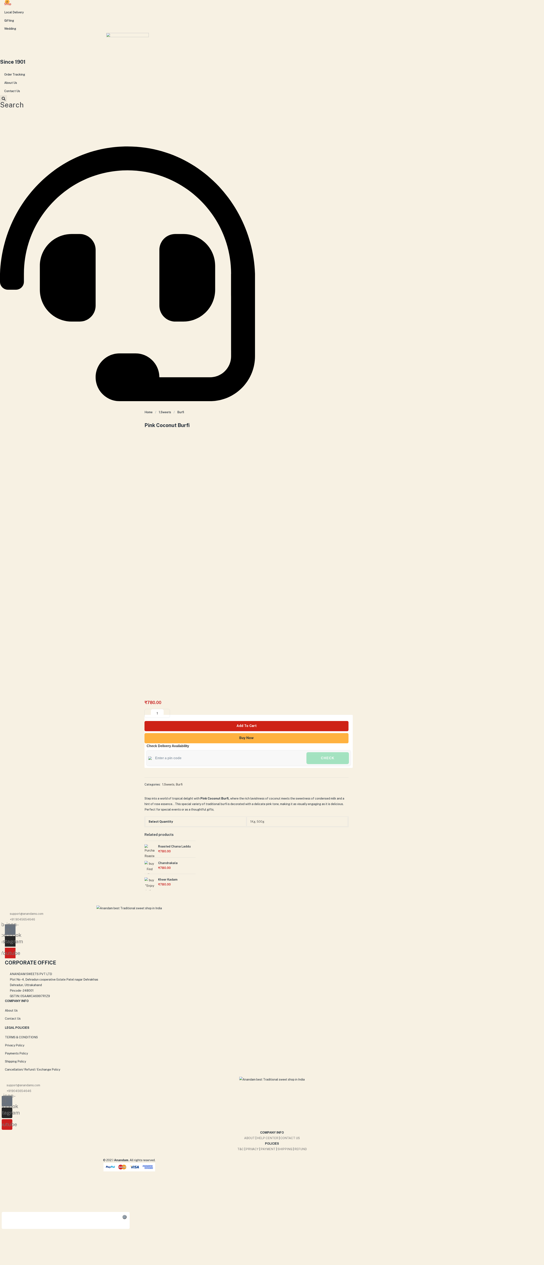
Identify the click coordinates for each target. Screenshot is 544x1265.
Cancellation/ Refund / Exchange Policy (32, 1069)
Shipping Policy (15, 1061)
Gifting (9, 20)
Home (148, 412)
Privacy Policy (14, 1045)
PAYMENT (268, 1149)
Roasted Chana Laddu (174, 846)
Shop (7, 4)
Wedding (10, 28)
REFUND (300, 1149)
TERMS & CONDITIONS (21, 1037)
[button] (12, 101)
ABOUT (249, 1138)
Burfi (180, 412)
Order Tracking (14, 74)
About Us (10, 82)
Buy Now (246, 738)
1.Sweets (165, 412)
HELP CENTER (267, 1138)
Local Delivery (14, 12)
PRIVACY (252, 1149)
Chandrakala (168, 863)
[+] (166, 713)
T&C (240, 1149)
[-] (148, 713)
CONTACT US (290, 1138)
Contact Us (12, 91)
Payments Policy (16, 1053)
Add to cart (247, 726)
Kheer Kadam (167, 879)
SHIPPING (285, 1149)
